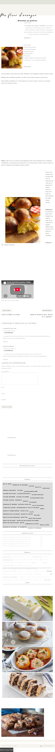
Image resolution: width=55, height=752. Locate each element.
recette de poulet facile (28, 574)
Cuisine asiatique (9, 493)
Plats (32, 511)
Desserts (18, 500)
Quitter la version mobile (6, 750)
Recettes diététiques (11, 522)
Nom (3, 387)
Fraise (41, 559)
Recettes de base (35, 518)
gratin (12, 562)
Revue (22, 522)
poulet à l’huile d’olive (7, 574)
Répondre (5, 341)
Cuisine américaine (31, 491)
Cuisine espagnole (23, 493)
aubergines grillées (16, 556)
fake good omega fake (8, 346)
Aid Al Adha (7, 483)
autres (31, 486)
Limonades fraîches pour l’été (22, 537)
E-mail (3, 393)
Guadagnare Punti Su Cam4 (9, 328)
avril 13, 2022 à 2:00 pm (9, 330)
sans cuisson (35, 579)
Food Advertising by (11, 437)
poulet (14, 571)
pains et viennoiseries (11, 510)
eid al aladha (36, 559)
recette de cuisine (17, 574)
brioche (23, 556)
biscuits (38, 487)
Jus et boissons (38, 505)
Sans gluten (44, 524)
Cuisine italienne (22, 496)
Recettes (24, 517)
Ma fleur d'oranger (18, 15)
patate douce (25, 565)
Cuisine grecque (37, 494)
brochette (28, 556)
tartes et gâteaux (34, 528)
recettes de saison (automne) (28, 520)
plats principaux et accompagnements (20, 568)
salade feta (17, 579)
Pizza (30, 565)
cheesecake (45, 556)
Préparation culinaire (11, 514)
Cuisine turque (8, 500)
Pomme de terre (7, 571)
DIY (28, 559)
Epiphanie (33, 502)
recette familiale (37, 574)
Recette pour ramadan (11, 517)
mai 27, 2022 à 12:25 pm (9, 348)
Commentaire (5, 371)
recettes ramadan (10, 577)
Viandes (47, 580)
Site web (3, 399)
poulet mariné (36, 571)
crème (24, 559)
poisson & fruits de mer (45, 568)
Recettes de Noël (9, 520)
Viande (41, 579)
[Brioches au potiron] (12, 47)
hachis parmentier (19, 562)
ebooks (25, 501)
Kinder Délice (27, 562)
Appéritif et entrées (20, 485)
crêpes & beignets (9, 490)
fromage (46, 559)
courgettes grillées (18, 559)
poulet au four (29, 571)
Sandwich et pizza (32, 523)
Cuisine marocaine (37, 497)
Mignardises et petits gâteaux (28, 507)
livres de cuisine (9, 507)
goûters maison (6, 562)
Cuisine (20, 490)
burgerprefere (37, 557)
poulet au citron (21, 571)
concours (46, 488)
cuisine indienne (9, 496)
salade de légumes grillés (8, 579)
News (42, 508)
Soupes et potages (10, 527)
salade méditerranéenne (26, 579)
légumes (34, 562)
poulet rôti (43, 571)
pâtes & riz (25, 510)
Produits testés (27, 514)
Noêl (19, 565)
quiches (37, 515)
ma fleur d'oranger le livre (10, 565)
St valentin (22, 527)
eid (31, 559)
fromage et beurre (10, 504)
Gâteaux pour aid (24, 504)
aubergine (7, 557)
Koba (41, 745)
